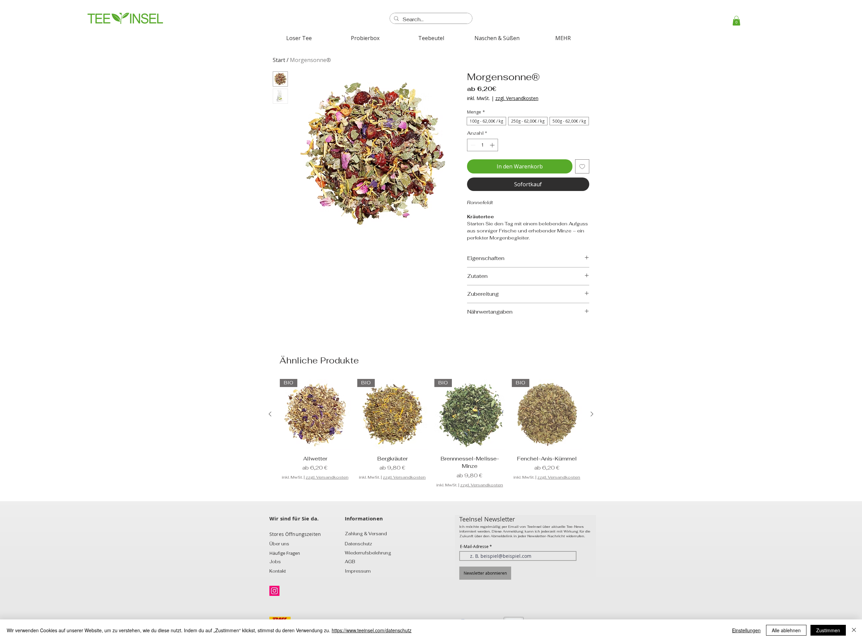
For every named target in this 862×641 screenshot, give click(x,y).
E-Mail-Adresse (474, 546)
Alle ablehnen (786, 630)
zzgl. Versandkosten (516, 98)
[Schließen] (854, 630)
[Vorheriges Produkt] (270, 414)
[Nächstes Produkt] (592, 414)
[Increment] (493, 145)
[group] (431, 433)
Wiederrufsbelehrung (368, 553)
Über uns (279, 544)
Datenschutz (358, 544)
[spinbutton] (482, 145)
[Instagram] (274, 591)
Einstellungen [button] (746, 630)
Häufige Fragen (284, 553)
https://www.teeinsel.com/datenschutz (371, 630)
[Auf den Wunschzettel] (582, 166)
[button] (736, 21)
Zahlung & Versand (366, 534)
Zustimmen (828, 630)
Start (279, 60)
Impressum (358, 571)
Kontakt (277, 571)
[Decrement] (472, 145)
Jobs (275, 562)
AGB (350, 562)
